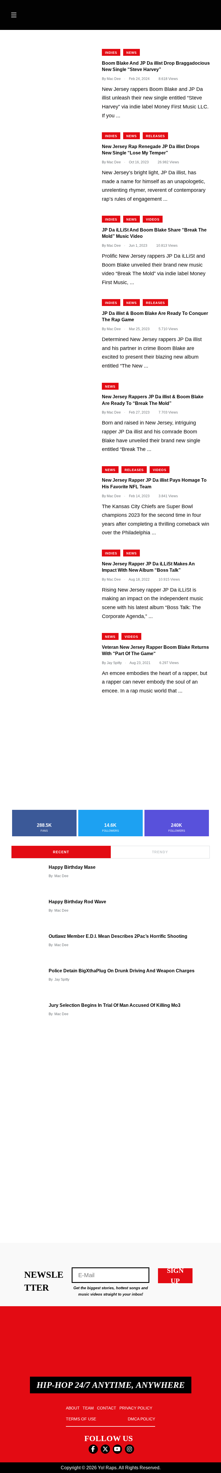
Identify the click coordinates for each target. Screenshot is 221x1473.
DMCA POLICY (141, 1419)
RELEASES (155, 136)
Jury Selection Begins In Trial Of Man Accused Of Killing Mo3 (114, 1005)
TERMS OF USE (81, 1419)
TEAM (88, 1408)
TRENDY (160, 852)
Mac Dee (61, 876)
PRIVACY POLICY (135, 1408)
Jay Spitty (61, 979)
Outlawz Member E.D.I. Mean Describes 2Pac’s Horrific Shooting (118, 936)
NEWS (131, 52)
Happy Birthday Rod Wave (77, 901)
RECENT (61, 852)
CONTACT (106, 1408)
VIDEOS (152, 219)
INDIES (111, 52)
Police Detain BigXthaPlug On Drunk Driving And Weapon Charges (122, 970)
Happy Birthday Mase (72, 867)
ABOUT (73, 1408)
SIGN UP (175, 1275)
